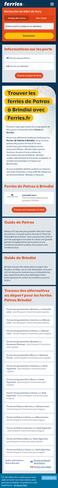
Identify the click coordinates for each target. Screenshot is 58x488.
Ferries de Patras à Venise (18, 417)
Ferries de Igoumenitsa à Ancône (22, 320)
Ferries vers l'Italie (42, 467)
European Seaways (15, 344)
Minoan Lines (43, 406)
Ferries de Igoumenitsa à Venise (21, 331)
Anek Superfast (44, 428)
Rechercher (29, 36)
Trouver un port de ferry (29, 75)
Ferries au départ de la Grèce (42, 461)
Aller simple (41, 18)
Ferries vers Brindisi (19, 66)
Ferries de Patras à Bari (17, 439)
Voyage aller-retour (16, 18)
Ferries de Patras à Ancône (19, 406)
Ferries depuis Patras (20, 58)
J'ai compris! (49, 478)
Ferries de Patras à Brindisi (20, 140)
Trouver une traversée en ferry (29, 210)
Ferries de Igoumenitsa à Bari (20, 355)
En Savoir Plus (20, 485)
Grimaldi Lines (29, 195)
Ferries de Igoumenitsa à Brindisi (22, 309)
